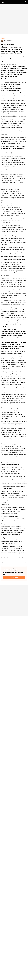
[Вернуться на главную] (3, 1)
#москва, (11, 559)
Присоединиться (14, 577)
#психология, (5, 559)
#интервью (16, 559)
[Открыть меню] (25, 1)
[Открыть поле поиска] (18, 1)
